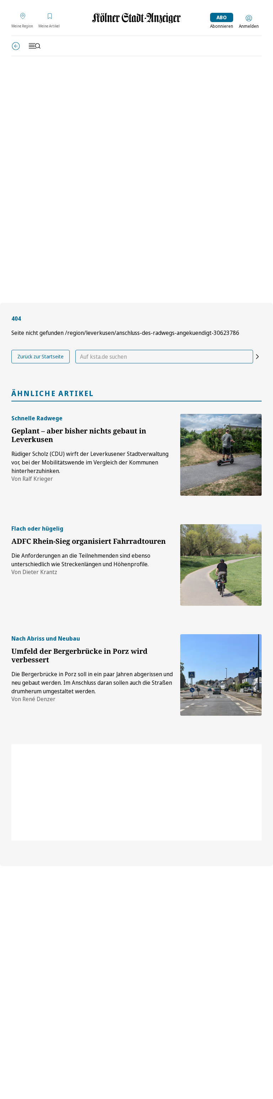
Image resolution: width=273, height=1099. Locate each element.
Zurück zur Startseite (40, 356)
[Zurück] (15, 46)
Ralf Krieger (37, 479)
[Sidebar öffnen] (34, 46)
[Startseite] (136, 18)
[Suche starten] (257, 356)
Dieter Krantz (39, 572)
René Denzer (38, 699)
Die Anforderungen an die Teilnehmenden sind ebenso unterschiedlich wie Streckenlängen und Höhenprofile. (80, 560)
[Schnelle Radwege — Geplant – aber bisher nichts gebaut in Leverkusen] (221, 454)
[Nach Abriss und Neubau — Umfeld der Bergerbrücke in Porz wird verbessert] (221, 675)
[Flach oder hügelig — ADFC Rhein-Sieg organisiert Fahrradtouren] (221, 565)
